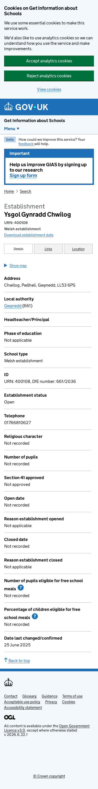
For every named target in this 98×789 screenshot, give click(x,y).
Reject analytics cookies (49, 75)
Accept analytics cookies (49, 60)
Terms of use (72, 696)
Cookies (68, 701)
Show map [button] (18, 265)
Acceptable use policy (22, 701)
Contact (10, 696)
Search (25, 191)
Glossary (29, 696)
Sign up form (23, 175)
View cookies (49, 89)
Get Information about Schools (34, 120)
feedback (26, 143)
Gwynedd (13, 305)
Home (9, 191)
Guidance (49, 696)
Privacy (51, 701)
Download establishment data (28, 234)
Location (78, 249)
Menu (9, 128)
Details (18, 249)
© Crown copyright (49, 776)
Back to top (19, 660)
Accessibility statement (23, 707)
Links (48, 249)
